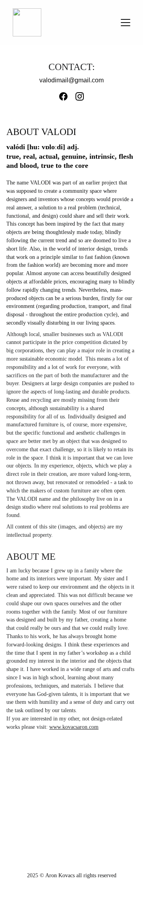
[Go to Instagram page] (79, 96)
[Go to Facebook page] (67, 96)
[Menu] (125, 22)
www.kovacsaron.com (74, 727)
